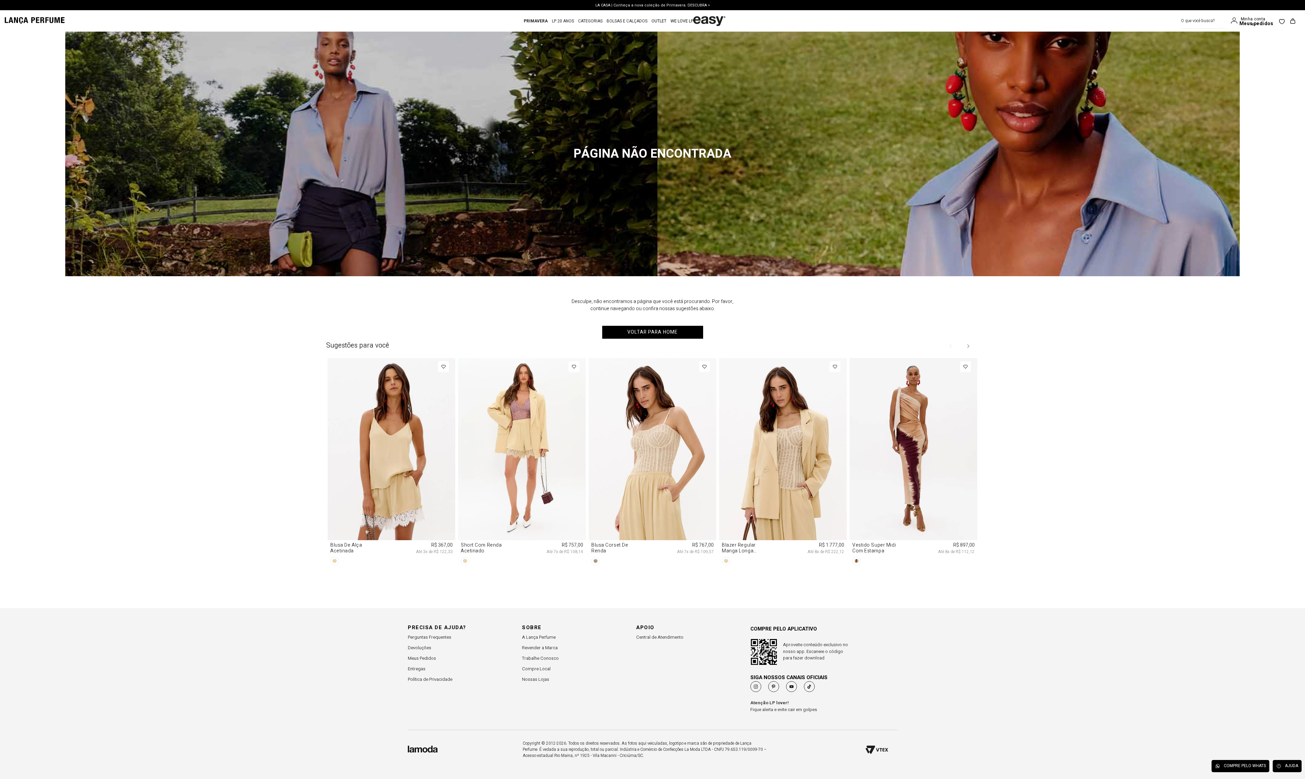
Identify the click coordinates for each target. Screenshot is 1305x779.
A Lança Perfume (539, 637)
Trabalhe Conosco (540, 658)
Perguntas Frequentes (429, 637)
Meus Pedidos (422, 658)
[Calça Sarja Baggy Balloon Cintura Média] (913, 409)
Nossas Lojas (535, 679)
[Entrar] (1236, 21)
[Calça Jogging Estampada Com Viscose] (783, 409)
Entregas (416, 669)
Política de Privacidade (430, 679)
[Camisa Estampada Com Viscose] (652, 409)
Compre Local (536, 669)
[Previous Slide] (950, 346)
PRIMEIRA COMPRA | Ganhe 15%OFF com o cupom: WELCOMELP (652, 5)
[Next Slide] (967, 346)
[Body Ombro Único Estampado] (391, 409)
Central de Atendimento (659, 637)
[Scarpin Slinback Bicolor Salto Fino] (522, 409)
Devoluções (419, 647)
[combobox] (1204, 21)
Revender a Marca (540, 647)
